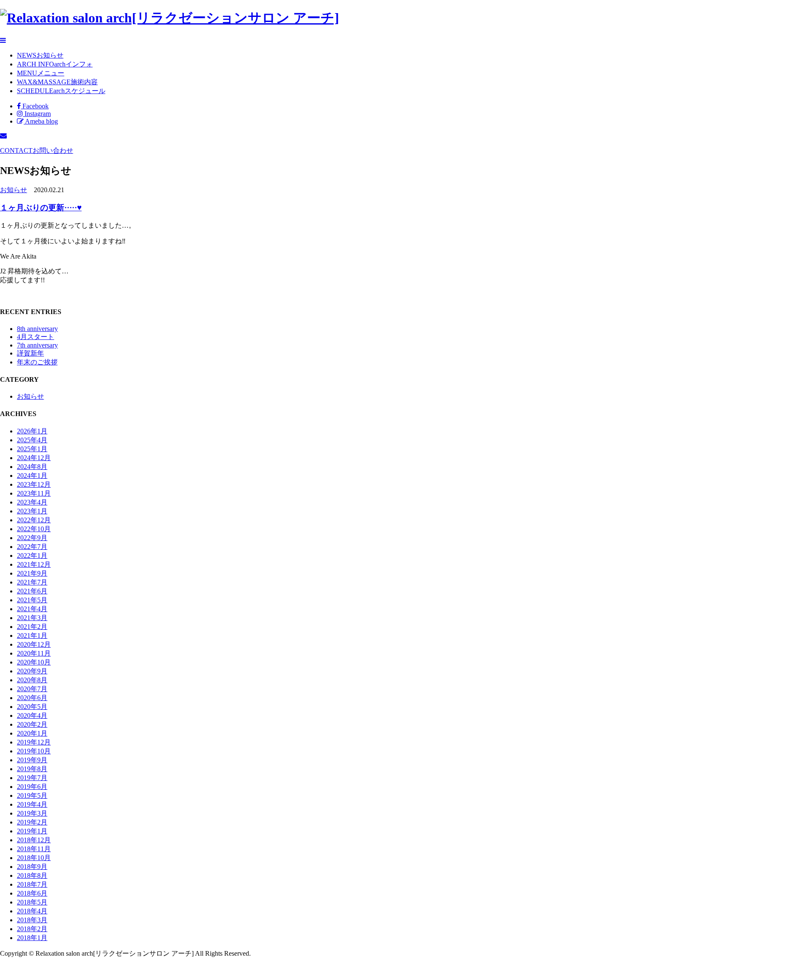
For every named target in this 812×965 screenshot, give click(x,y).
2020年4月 (32, 715)
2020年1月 (32, 733)
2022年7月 (32, 546)
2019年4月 (32, 804)
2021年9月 (32, 573)
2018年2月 (32, 928)
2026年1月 (32, 431)
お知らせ (13, 189)
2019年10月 (34, 751)
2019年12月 (34, 742)
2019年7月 (32, 777)
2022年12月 (34, 520)
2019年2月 (32, 822)
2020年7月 (32, 688)
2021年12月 (34, 564)
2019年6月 (32, 786)
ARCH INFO (55, 64)
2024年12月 (34, 457)
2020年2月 (32, 724)
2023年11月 (34, 493)
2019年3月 (32, 813)
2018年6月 (32, 893)
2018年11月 (34, 848)
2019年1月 (32, 831)
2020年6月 (32, 697)
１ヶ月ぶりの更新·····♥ (41, 207)
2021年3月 (32, 617)
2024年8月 (32, 466)
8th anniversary (37, 328)
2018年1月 (32, 937)
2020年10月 (34, 662)
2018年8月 (32, 875)
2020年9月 (32, 671)
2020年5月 (32, 706)
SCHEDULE (61, 90)
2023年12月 (34, 484)
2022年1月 (32, 555)
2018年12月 (34, 840)
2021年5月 (32, 600)
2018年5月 (32, 902)
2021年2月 (32, 626)
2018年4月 (32, 911)
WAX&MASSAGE (57, 81)
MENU (40, 73)
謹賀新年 (30, 353)
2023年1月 (32, 511)
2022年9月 (32, 537)
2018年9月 (32, 866)
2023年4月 (32, 502)
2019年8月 (32, 768)
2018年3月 (32, 920)
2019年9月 (32, 760)
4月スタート (35, 336)
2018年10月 (34, 857)
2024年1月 (32, 475)
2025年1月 (32, 448)
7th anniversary (37, 345)
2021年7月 (32, 582)
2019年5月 (32, 795)
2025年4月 (32, 440)
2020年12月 (34, 644)
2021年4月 (32, 608)
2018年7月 (32, 884)
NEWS (40, 55)
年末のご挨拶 (37, 362)
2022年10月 (34, 528)
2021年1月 (32, 635)
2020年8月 (32, 680)
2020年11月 (34, 653)
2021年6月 (32, 591)
